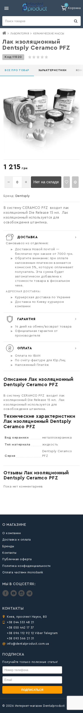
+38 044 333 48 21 (20, 622)
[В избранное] (66, 182)
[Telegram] (29, 595)
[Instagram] (22, 595)
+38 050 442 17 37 (20, 627)
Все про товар (17, 70)
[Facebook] (6, 595)
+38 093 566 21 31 (20, 638)
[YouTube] (14, 595)
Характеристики (53, 70)
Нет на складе (46, 182)
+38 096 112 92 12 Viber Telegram (32, 633)
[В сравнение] (75, 182)
